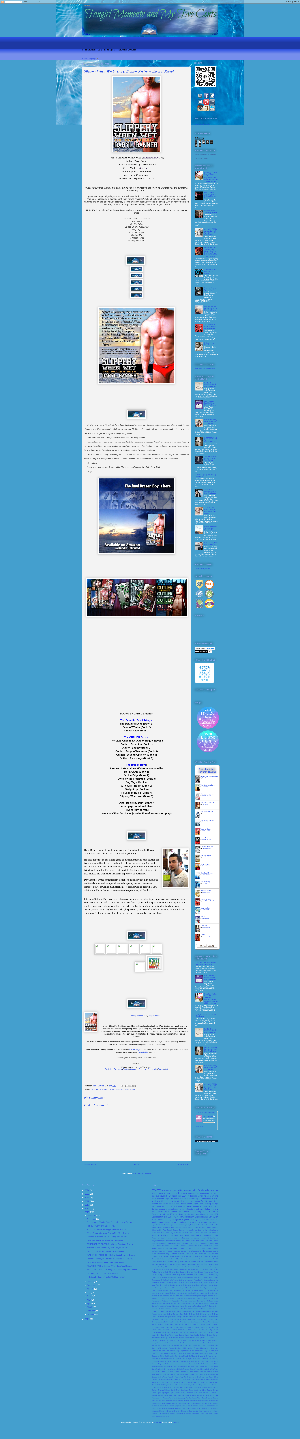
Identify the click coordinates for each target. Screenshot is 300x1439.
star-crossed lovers (198, 1214)
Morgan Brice (213, 1282)
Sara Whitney (168, 1261)
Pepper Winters (158, 1248)
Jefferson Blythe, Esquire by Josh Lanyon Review (107, 1248)
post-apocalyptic (194, 1264)
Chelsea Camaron (173, 1314)
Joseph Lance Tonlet (211, 1277)
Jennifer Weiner (182, 1343)
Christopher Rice (157, 1319)
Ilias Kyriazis (200, 1338)
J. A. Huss (203, 1256)
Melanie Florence (183, 1369)
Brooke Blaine (178, 1235)
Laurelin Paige (193, 1280)
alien (160, 1290)
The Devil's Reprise (207, 820)
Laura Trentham (175, 1358)
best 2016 (170, 1214)
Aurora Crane (184, 1306)
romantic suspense (210, 1220)
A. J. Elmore (160, 1298)
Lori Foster (200, 1361)
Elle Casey (190, 1327)
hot (171, 1264)
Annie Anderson (182, 1303)
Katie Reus (161, 1351)
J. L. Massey (209, 1275)
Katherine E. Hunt (207, 1348)
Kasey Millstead (183, 1348)
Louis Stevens (210, 1361)
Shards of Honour (206, 899)
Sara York (197, 1387)
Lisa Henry (169, 1282)
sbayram (157, 1422)
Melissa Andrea (194, 1369)
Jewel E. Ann (194, 1233)
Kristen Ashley (157, 1230)
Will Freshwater (191, 1398)
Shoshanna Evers (187, 1390)
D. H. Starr (168, 1322)
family (205, 1230)
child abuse (186, 1290)
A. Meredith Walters (182, 1298)
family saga (190, 1403)
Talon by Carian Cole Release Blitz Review (105, 1241)
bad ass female (191, 1230)
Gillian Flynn (202, 1332)
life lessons (119, 1089)
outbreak (155, 1411)
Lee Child (204, 883)
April (89, 1304)
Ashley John (161, 1306)
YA (169, 1227)
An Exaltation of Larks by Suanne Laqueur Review (210, 326)
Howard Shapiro (189, 1338)
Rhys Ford (189, 1382)
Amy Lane (161, 1254)
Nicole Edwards (201, 1246)
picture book (171, 1411)
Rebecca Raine (167, 1382)
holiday (208, 1209)
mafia (212, 1293)
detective (167, 1225)
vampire (215, 1227)
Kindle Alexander (163, 1246)
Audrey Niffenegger (172, 1306)
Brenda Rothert (193, 1269)
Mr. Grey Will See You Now (169, 1374)
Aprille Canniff (204, 1303)
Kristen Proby (208, 1353)
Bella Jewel (174, 1269)
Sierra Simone (207, 1390)
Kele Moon (200, 1235)
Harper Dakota (179, 1335)
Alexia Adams (156, 1301)
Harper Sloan (188, 1335)
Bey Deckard (206, 1201)
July (89, 1293)
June (89, 1296)
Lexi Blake (209, 1259)
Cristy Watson (201, 1319)
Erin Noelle (188, 1330)
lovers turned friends (202, 1293)
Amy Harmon (205, 813)
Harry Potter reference (185, 1275)
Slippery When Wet (137, 1016)
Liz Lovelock (181, 1361)
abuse (187, 1261)
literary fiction (156, 1408)
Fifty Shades (213, 1330)
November (91, 1219)
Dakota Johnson (196, 1322)
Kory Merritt (187, 1353)
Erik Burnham (179, 1330)
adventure (169, 1401)
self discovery (164, 1414)
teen (202, 1414)
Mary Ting (208, 1366)
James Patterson (206, 865)
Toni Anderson (195, 1288)
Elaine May (168, 1327)
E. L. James (201, 1324)
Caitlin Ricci (169, 1311)
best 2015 (196, 1193)
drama (183, 1204)
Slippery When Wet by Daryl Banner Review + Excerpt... (110, 1222)
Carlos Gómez (186, 1311)
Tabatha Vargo (163, 1395)
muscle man (195, 1408)
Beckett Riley (169, 1309)
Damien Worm (207, 1322)
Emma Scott (161, 1330)
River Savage (209, 1382)
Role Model (204, 917)
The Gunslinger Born (207, 785)
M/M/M (165, 1227)
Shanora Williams (164, 1390)
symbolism (195, 1414)
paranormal (156, 1206)
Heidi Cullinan (199, 1275)
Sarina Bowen (158, 1220)
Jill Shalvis (211, 1343)
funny (157, 1293)
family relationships (208, 1190)
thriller (167, 1212)
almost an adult (178, 1401)
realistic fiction (198, 1411)
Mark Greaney (206, 927)
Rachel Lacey (156, 1382)
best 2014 (182, 1196)
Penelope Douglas (211, 1235)
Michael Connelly (206, 795)
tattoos (178, 1241)
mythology (191, 1225)
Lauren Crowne (198, 1259)
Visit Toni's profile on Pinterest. (205, 369)
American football (187, 1301)
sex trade (163, 1204)
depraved (194, 1227)
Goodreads (152, 1069)
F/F (194, 1330)
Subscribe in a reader (202, 124)
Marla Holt (186, 1366)
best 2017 (200, 1261)
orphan (215, 1408)
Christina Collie (194, 1314)
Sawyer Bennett (179, 1230)
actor (163, 1401)
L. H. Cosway (174, 1280)
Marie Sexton (157, 1261)
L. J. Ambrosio (209, 1356)
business (178, 1227)
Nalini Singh (156, 1285)
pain (190, 1193)
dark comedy (188, 1238)
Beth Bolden (182, 1269)
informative (180, 1293)
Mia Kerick (155, 1372)
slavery (205, 1251)
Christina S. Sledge (163, 1317)
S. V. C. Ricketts (173, 1387)
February (91, 1311)
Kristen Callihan (197, 1353)
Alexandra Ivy (213, 1298)
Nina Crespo (209, 1377)
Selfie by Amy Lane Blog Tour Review (211, 544)
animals (186, 1401)
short (200, 1251)
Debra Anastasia (174, 1243)
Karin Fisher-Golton (171, 1348)
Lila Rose (212, 1358)
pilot (177, 1411)
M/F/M (215, 1259)
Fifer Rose (204, 1330)
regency (206, 1411)
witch (167, 1416)
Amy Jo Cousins (209, 1301)
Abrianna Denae (194, 1298)
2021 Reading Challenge (206, 1112)
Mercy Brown (203, 1282)
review (132, 1089)
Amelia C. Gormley (209, 1267)
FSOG (198, 1330)
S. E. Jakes (212, 1385)
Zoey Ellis (155, 1290)
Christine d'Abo (213, 1317)
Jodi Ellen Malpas (164, 1345)
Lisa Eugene (172, 1361)
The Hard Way (205, 882)
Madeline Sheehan (188, 1246)
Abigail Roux (165, 1267)
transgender (156, 1416)
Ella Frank (213, 1212)
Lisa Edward (160, 1282)
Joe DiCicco (184, 1345)
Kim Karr (167, 1353)
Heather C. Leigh (200, 1335)
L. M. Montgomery (163, 1358)
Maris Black (194, 1282)
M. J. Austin (205, 1364)
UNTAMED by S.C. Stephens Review (102, 1273)
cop (189, 1227)
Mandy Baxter (184, 1282)
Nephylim (171, 1377)
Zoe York (158, 1401)
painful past (174, 1204)
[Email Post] (121, 1086)
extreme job (182, 1403)
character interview (176, 1201)
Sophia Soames (175, 1393)
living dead (166, 1408)
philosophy (162, 1411)
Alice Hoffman (197, 1267)
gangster (178, 1406)
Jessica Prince (198, 1277)
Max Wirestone (172, 1369)
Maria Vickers (168, 1366)
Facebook (118, 1069)
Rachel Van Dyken (210, 1217)
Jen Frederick (161, 1343)
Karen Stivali (156, 1259)
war (216, 1264)
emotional (214, 1290)
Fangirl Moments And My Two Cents (205, 154)
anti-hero (207, 1233)
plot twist (199, 1225)
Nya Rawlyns (164, 1285)
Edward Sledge (159, 1327)
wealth (174, 1212)
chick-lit (183, 1209)
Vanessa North (168, 1398)
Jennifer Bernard (165, 1277)
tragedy (204, 1296)
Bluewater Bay (183, 1254)
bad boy (164, 1238)
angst (168, 1209)
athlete (193, 1261)
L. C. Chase (191, 1356)
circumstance (213, 1401)
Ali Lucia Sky (166, 1301)
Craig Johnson (206, 892)
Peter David (205, 786)
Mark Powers (178, 1366)
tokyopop (198, 1296)
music (154, 1233)
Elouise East (198, 1327)
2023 (87, 1194)
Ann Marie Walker (169, 1303)
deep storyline (166, 1403)
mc (200, 1227)
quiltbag (189, 1411)
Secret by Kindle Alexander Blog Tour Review (210, 458)
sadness (155, 1414)
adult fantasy (186, 1248)
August (90, 1289)
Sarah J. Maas (206, 830)
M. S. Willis (214, 1364)
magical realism (175, 1408)
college (184, 1227)
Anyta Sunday (193, 1303)
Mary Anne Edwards (197, 1366)
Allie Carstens (205, 804)
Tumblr (161, 1069)
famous (154, 1235)
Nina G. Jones (212, 1246)
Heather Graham (212, 1335)
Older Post (183, 1164)
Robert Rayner (164, 1385)
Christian (172, 1272)
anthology (175, 1209)
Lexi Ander (204, 1358)
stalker (172, 1414)
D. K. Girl (175, 1322)
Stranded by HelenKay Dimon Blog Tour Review (210, 491)
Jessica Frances (187, 1277)
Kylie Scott (165, 1280)
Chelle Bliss (162, 1314)
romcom (162, 1209)
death (200, 1230)
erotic (185, 1193)
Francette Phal (186, 1243)
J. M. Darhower (181, 1217)
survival (211, 1264)
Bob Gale (197, 1309)
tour (174, 1190)
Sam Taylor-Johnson (187, 1387)
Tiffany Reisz (179, 1261)
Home (137, 1164)
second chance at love (172, 1206)
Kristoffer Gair (173, 1356)
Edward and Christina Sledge (180, 1256)
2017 (87, 1205)
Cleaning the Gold (207, 847)
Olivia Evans (162, 1379)
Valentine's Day (157, 1398)
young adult (156, 1267)
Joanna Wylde (208, 1243)
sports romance (158, 1222)
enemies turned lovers (160, 1264)
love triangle (184, 1214)
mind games (186, 1408)
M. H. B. (197, 1364)
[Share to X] (130, 1086)
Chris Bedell (184, 1314)
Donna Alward (208, 1272)
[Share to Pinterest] (135, 1086)
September (92, 1285)
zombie (210, 1214)
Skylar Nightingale (163, 1393)
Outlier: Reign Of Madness (210, 776)
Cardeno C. (213, 1225)
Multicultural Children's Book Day (191, 1374)
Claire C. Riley (168, 1217)
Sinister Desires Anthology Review (210, 212)
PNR (201, 1233)
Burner (203, 934)
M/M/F (176, 1282)
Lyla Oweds (168, 1364)
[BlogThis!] (128, 1086)
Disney (200, 1272)
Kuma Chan (183, 1356)
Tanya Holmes (185, 1288)
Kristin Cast (164, 1356)
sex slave (160, 1233)
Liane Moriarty (206, 874)
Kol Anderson (156, 1280)
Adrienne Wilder (175, 1267)
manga (183, 1251)
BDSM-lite (161, 1309)
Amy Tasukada (171, 1254)
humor (215, 1238)
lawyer (154, 1241)
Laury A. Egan (186, 1358)
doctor (204, 1290)
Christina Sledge (176, 1317)
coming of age (211, 1204)
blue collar (168, 1290)
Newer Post (90, 1164)
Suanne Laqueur (207, 1285)
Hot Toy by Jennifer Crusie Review (101, 1226)
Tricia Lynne (204, 1288)
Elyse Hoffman (208, 1327)
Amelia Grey (176, 1301)
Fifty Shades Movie (159, 1332)
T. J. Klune (212, 1393)
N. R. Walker (208, 1374)
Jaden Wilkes (186, 1340)
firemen (171, 1406)
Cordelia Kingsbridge (181, 1319)
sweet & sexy (212, 1198)
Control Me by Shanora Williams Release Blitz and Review (210, 195)
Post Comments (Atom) (142, 1173)
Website (108, 1069)
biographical (194, 1401)
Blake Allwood (188, 1309)
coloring (154, 1403)
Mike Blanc (155, 1374)
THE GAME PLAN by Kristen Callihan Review (106, 1277)
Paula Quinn (180, 1379)
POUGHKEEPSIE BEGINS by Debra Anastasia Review (110, 1244)
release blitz (190, 1190)
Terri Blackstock (183, 1395)
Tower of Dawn (205, 829)
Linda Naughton (162, 1361)
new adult (205, 1193)
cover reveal (178, 1238)
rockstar (203, 1206)
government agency (192, 1220)
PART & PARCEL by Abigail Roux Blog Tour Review (210, 403)
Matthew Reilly (161, 1369)
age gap (195, 1248)
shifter (206, 1225)
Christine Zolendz (201, 1317)
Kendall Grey (202, 1351)
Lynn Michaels (188, 1364)
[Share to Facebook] (133, 1086)
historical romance (192, 1406)
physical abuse (192, 1251)
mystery (166, 1193)
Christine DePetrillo (188, 1317)
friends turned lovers (195, 1209)
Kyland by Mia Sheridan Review (210, 344)
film (166, 1406)
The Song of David (207, 811)
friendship (157, 1193)
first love (189, 1201)
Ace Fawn (204, 1298)
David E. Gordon (163, 1324)
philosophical (164, 1296)
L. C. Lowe (200, 1356)
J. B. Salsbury (212, 1256)
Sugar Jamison (203, 1393)
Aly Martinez (183, 1212)
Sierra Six (204, 926)
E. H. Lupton (192, 1324)
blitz (211, 1193)
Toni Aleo (205, 1395)
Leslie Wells (196, 1358)
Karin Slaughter (206, 848)
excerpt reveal (108, 1089)
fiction (162, 1406)
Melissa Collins (205, 1369)
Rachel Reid (205, 909)
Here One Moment (207, 873)
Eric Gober (170, 1330)
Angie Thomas (157, 1303)
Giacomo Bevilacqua (190, 1332)
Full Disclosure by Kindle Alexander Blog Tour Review (210, 384)
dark (177, 1214)
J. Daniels (161, 1340)
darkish (155, 1209)
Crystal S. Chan (212, 1319)
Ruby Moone (203, 1385)
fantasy (195, 1198)
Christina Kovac (205, 1314)
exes (153, 1293)
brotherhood (177, 1290)
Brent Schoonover (207, 1309)
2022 (87, 1198)
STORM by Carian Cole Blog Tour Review (210, 271)
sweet (189, 1204)
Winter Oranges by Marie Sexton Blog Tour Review (210, 421)
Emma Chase (157, 1227)
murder (197, 1201)
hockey (210, 1230)
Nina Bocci (200, 1377)
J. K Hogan (169, 1340)
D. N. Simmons (185, 1322)
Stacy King (185, 1393)
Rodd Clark (173, 1385)
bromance (209, 1261)
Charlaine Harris (162, 1272)
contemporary (195, 1212)
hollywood (202, 1406)
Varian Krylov (213, 1288)
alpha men (198, 1204)
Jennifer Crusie (176, 1277)
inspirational (211, 1406)
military (215, 1209)
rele (211, 1411)
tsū (166, 1069)
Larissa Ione (183, 1280)
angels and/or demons (209, 1248)
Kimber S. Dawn (176, 1353)
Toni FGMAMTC (208, 1116)
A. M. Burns (170, 1298)
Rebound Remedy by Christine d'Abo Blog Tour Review (210, 308)
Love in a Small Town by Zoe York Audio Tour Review (206, 963)
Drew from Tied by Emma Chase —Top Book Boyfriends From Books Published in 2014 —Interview (211, 176)
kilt (217, 1406)
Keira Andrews (170, 1351)
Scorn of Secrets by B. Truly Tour (210, 289)
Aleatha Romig (187, 1267)
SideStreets (198, 1390)
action (174, 1196)
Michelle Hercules (200, 1372)
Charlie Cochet (182, 1233)
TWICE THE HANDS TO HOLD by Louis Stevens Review (111, 1255)
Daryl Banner (153, 1016)
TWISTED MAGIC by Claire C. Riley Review (105, 1251)
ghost (162, 1293)
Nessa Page (179, 1377)
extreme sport (168, 1251)
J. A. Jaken (210, 1338)
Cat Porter (195, 1311)
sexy (184, 1206)
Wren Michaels (202, 1398)
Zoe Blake (211, 1398)
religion (215, 1411)
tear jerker (186, 1241)
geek (183, 1406)
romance (166, 1190)
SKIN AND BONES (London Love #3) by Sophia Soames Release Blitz (210, 232)
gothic (167, 1293)
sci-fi (154, 1201)
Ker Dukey (211, 1351)
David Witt (183, 1324)
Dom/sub (155, 1256)
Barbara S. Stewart (162, 1269)
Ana (216, 1301)
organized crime (172, 1198)
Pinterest (142, 1069)
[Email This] (126, 1086)
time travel (209, 1414)
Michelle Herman (212, 1372)
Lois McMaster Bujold (208, 901)
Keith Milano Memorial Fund (181, 1259)
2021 (87, 1201)
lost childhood (190, 1293)
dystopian (179, 1220)
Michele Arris (188, 1372)
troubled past (165, 1196)
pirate (160, 1235)
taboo (181, 1296)
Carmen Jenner (161, 1243)
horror (215, 1230)
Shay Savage (213, 1222)
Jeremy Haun (192, 1343)
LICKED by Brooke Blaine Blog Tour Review (105, 1262)
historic (196, 1238)
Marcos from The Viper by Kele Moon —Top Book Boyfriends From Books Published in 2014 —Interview (211, 252)
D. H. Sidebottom (158, 1322)
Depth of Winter (206, 890)
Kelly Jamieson (192, 1351)
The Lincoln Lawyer (207, 794)
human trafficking (206, 1238)
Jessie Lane (202, 1343)
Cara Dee (193, 1254)
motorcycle (161, 1241)
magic (184, 1225)
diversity (175, 1403)
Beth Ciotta (179, 1309)
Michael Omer (178, 1372)
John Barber (193, 1345)
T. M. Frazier (175, 1288)
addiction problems (172, 1248)
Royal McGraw (193, 1385)
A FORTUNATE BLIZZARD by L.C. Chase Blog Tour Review (210, 510)
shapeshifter (170, 1241)
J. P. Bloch (177, 1340)
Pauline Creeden (191, 1379)
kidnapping (177, 1264)
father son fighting (201, 1403)
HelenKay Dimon (166, 1338)
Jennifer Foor (171, 1343)
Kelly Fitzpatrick (181, 1351)
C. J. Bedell (160, 1311)
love (157, 1196)
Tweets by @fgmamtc (202, 568)
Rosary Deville (183, 1385)
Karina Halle (205, 821)
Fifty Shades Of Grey (174, 1332)
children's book (203, 1401)
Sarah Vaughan (207, 1387)
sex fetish (204, 1264)
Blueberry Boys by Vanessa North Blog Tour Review (210, 528)
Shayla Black (175, 1390)
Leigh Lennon (210, 1280)
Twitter (126, 1069)
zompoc (211, 1296)
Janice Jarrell (206, 1340)
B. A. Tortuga (209, 1306)
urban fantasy (180, 1222)
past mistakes (158, 1212)
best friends (162, 1201)
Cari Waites (177, 1311)
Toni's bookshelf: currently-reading (207, 770)
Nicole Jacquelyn (190, 1377)
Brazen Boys (134, 1050)
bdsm (189, 1206)
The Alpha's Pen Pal (207, 803)
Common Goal (205, 908)
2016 (87, 1209)
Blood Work (204, 838)
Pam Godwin (167, 1230)
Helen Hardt (156, 1338)
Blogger (176, 1422)
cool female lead (196, 1290)
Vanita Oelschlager (179, 1398)
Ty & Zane (214, 1395)
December (91, 1215)
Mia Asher (214, 1369)
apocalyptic (169, 1220)
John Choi (201, 1345)
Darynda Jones (181, 1272)
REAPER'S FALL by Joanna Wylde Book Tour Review (109, 1266)
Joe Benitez (175, 1345)
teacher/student (189, 1296)
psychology (176, 1193)
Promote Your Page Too (201, 158)
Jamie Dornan (196, 1340)
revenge (196, 1206)
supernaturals (167, 1235)
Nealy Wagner (162, 1377)
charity (170, 1238)
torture (216, 1414)
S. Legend (163, 1387)
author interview (204, 1196)
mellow (184, 1264)
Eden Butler (163, 1256)
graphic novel (176, 1225)
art (164, 1290)
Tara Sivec (173, 1395)
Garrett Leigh (198, 1243)
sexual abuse (207, 1227)
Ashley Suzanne (206, 1241)
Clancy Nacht (168, 1319)
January (90, 1314)
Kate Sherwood (195, 1348)
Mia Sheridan (202, 1222)
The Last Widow (206, 855)
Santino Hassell (158, 1214)
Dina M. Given (192, 1272)
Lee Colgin (201, 1280)
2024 (87, 1190)
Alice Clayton (170, 1233)
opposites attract (207, 1408)
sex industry (213, 1206)
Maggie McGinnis (158, 1366)
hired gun (172, 1293)
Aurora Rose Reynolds (197, 1306)
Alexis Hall (195, 1241)
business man (157, 1251)
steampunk (179, 1414)
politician (183, 1411)
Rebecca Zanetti (179, 1382)
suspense (169, 1222)
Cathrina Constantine (206, 1311)
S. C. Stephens (186, 1285)
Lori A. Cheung (191, 1361)
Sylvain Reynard (164, 1288)
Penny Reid (156, 1238)
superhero (187, 1414)
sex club (176, 1296)
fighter (205, 1212)
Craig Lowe (192, 1319)
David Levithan (174, 1324)
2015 (87, 1212)
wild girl (162, 1416)
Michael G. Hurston (166, 1372)
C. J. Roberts (203, 1269)
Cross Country (205, 864)
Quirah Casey (202, 1379)
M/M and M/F (175, 1246)
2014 (87, 1319)
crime (216, 1261)
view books (214, 1129)
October (90, 1282)
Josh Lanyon (209, 1345)
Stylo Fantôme (157, 1225)
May (89, 1300)
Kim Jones (159, 1353)
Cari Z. (211, 1269)
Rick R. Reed (199, 1382)
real (171, 1296)
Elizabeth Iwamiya (179, 1327)
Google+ (133, 1069)
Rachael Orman (212, 1379)
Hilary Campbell (178, 1338)
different (215, 1233)
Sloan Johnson (197, 1285)
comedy (202, 1198)
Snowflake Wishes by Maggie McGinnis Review (106, 1230)
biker (172, 1227)
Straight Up (143, 1052)
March (90, 1307)
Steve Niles (193, 1393)
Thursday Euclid (196, 1395)
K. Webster (160, 1348)
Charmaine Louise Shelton (208, 1254)
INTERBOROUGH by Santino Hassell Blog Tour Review (210, 440)
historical (177, 1251)
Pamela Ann (171, 1379)
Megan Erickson (195, 1217)
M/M (127, 1089)
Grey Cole (160, 1335)
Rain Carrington (175, 1285)
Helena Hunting (189, 1235)
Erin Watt (194, 1256)
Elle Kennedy (191, 1222)
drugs (209, 1290)
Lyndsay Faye (177, 1364)
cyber (159, 1403)
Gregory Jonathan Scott (167, 1275)
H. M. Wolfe (169, 1335)
